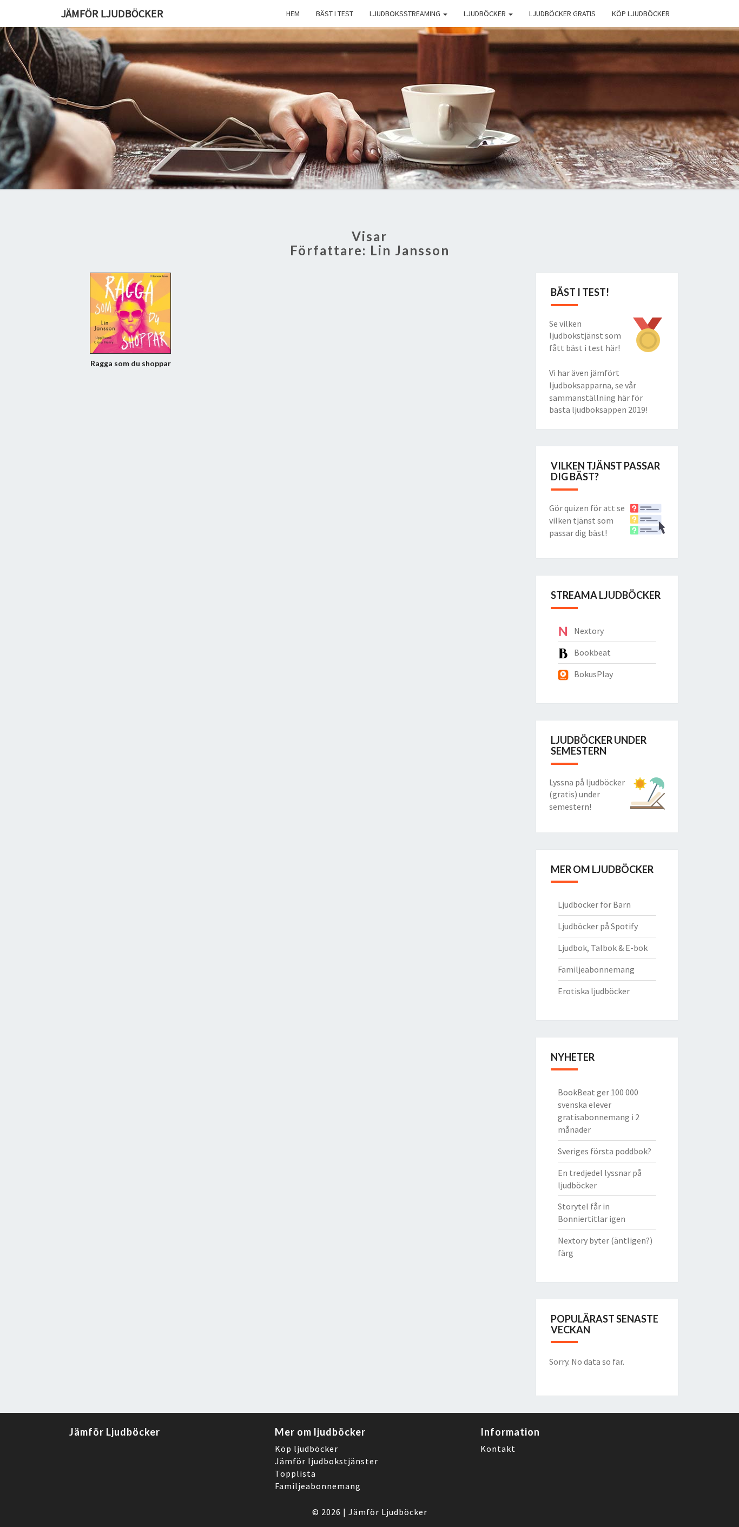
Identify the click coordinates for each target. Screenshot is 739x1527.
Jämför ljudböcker (112, 13)
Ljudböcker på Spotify (598, 926)
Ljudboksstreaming (406, 13)
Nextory (589, 630)
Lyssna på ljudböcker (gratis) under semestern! (587, 794)
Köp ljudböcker (641, 13)
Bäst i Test (334, 13)
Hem (293, 13)
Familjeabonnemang (596, 969)
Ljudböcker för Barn (594, 904)
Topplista (295, 1473)
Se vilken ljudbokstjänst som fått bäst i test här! (585, 336)
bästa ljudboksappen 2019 (597, 409)
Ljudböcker (485, 13)
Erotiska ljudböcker (594, 991)
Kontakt (498, 1448)
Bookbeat (592, 652)
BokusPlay (593, 674)
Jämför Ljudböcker (387, 1511)
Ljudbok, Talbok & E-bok (603, 947)
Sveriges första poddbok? (604, 1151)
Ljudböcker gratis (562, 13)
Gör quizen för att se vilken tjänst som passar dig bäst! (587, 520)
